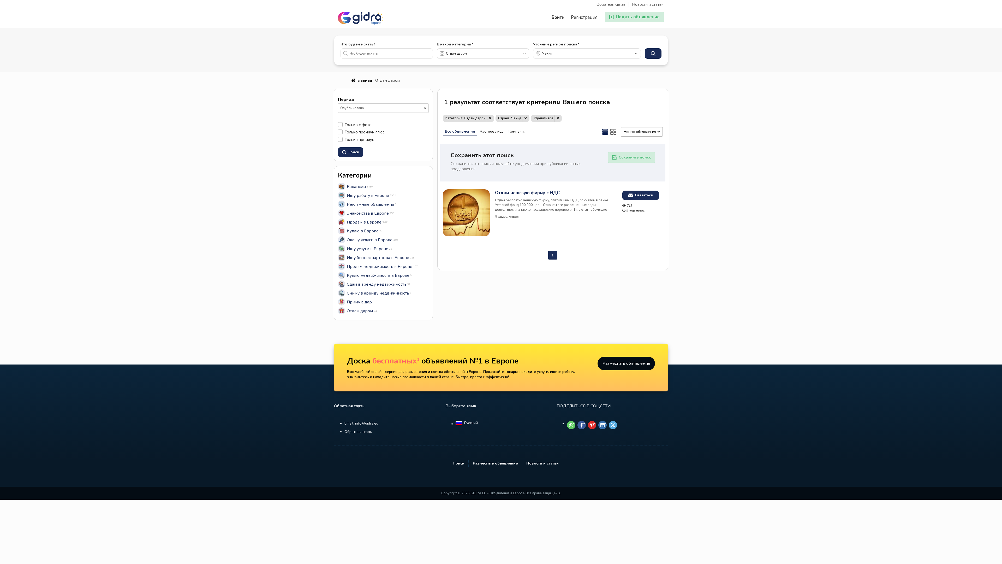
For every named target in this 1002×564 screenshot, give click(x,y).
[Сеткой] (613, 132)
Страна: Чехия (509, 118)
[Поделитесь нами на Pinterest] (592, 425)
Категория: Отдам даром (465, 118)
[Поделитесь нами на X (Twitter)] (613, 425)
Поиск (458, 463)
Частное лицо (492, 131)
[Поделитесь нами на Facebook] (581, 425)
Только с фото (358, 124)
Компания (517, 131)
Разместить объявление (626, 363)
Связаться (643, 195)
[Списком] (605, 132)
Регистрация (584, 17)
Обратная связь (611, 4)
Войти (558, 17)
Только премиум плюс (364, 132)
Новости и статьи (648, 4)
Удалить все (543, 118)
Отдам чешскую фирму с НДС (527, 193)
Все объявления (460, 131)
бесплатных (395, 361)
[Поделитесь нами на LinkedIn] (602, 425)
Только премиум (359, 139)
